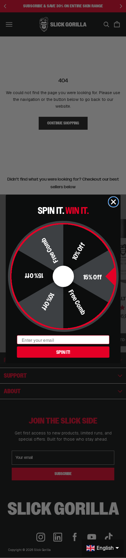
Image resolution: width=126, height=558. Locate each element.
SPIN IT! (63, 352)
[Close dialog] (113, 202)
